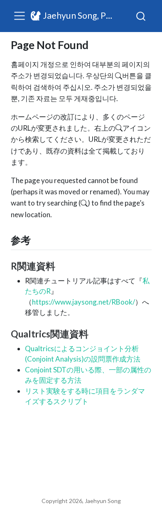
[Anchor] (37, 239)
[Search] (141, 16)
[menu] (19, 16)
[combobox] (141, 16)
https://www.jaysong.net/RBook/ (83, 301)
